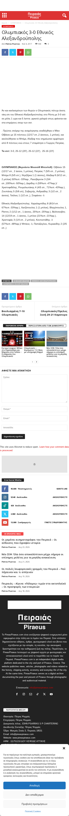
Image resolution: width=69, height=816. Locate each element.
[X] (12, 52)
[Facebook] (5, 52)
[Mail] (31, 694)
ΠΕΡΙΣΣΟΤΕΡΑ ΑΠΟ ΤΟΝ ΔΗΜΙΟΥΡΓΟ (46, 325)
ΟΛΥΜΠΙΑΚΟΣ (15, 23)
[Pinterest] (20, 52)
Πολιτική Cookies (33, 811)
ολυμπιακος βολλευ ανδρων (15, 284)
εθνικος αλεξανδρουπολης (44, 281)
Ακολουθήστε (60, 497)
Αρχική (4, 23)
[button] (64, 748)
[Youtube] (52, 694)
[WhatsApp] (28, 52)
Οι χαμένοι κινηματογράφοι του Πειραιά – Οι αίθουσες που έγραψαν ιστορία (29, 541)
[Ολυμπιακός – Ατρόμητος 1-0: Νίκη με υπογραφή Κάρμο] (34, 338)
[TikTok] (38, 694)
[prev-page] (32, 362)
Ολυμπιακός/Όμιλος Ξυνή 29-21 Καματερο (53, 312)
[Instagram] (24, 694)
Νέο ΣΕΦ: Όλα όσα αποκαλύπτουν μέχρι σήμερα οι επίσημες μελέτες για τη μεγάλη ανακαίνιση (57, 352)
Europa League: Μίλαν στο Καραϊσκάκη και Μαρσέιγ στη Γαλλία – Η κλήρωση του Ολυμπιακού (12, 352)
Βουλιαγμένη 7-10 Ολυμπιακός (13, 312)
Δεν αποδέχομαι (34, 794)
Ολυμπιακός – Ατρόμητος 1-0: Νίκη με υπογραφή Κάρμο (33, 350)
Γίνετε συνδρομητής (56, 522)
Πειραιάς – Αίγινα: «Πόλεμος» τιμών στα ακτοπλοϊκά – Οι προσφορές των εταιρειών (34, 585)
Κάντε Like (62, 488)
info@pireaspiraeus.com (41, 687)
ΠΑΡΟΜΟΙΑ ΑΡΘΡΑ (14, 325)
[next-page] (36, 362)
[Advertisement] (34, 5)
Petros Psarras (13, 44)
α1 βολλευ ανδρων (21, 281)
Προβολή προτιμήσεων (34, 804)
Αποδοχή (34, 785)
